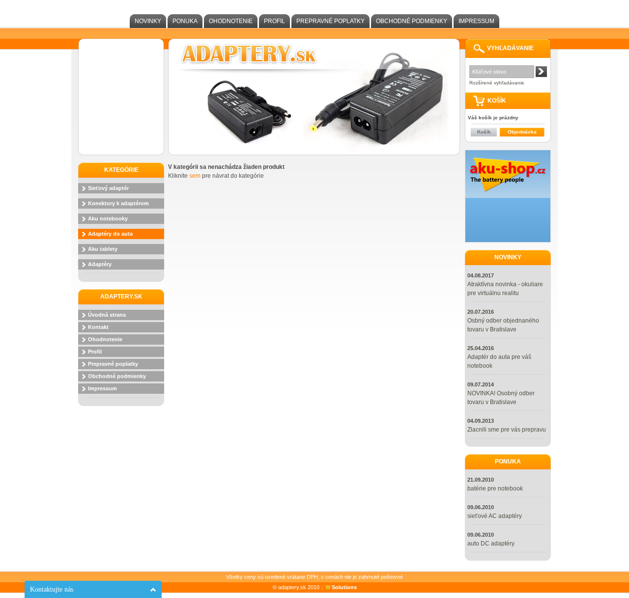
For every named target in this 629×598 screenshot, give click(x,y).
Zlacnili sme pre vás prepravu (506, 429)
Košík (484, 132)
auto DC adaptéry (491, 543)
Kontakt (98, 327)
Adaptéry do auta (110, 234)
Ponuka (185, 21)
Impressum (476, 21)
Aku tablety (102, 249)
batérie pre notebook (495, 488)
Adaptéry (100, 264)
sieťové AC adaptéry (494, 516)
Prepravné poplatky (330, 21)
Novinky (148, 21)
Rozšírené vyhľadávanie (496, 82)
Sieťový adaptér (108, 188)
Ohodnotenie (231, 21)
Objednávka (522, 132)
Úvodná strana (107, 315)
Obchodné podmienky (411, 21)
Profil (274, 21)
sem (194, 175)
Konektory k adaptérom (118, 203)
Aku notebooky (108, 218)
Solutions (341, 587)
